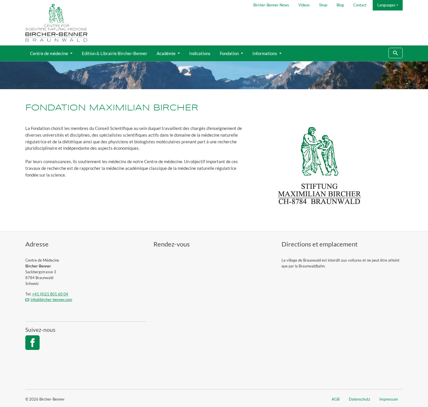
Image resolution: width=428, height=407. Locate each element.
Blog (340, 5)
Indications (200, 53)
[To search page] (395, 53)
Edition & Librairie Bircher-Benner (114, 53)
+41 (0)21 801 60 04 (50, 294)
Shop (323, 5)
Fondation (230, 53)
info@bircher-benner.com (51, 299)
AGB (335, 399)
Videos (304, 5)
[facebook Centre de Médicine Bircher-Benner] (32, 342)
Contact (360, 5)
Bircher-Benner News (271, 5)
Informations (265, 53)
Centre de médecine (49, 53)
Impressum (388, 399)
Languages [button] (386, 5)
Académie (166, 53)
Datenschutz (359, 399)
